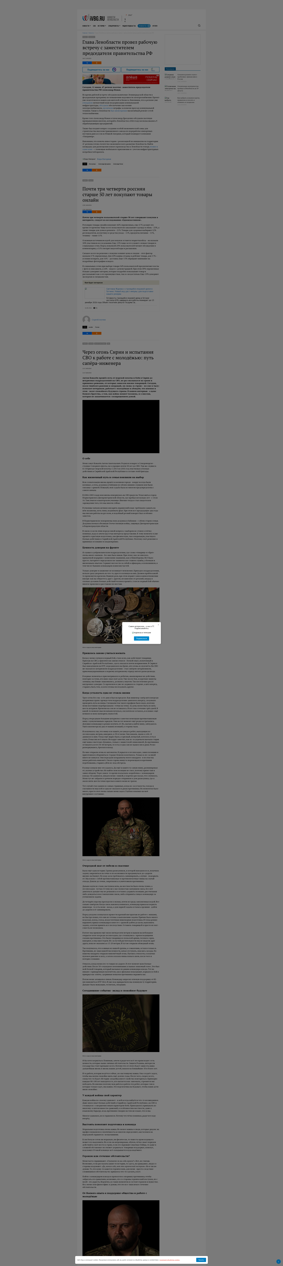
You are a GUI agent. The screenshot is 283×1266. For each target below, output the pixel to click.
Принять (201, 1260)
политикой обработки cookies (170, 1260)
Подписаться (141, 638)
